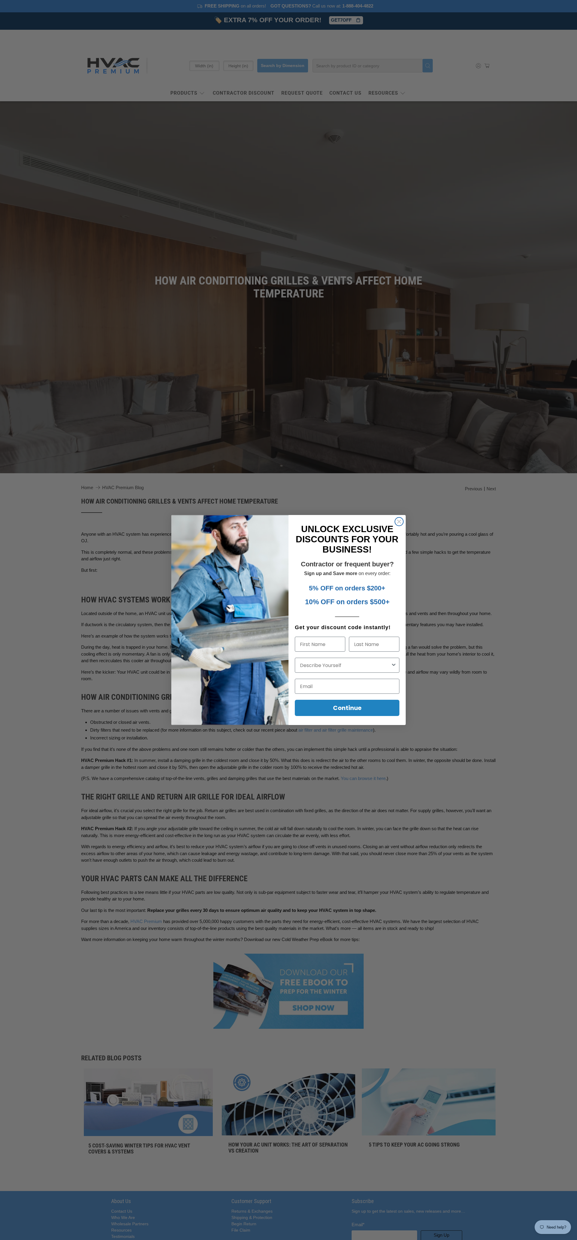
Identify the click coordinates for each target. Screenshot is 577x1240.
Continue (347, 708)
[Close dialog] (399, 521)
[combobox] (345, 665)
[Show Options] (394, 665)
